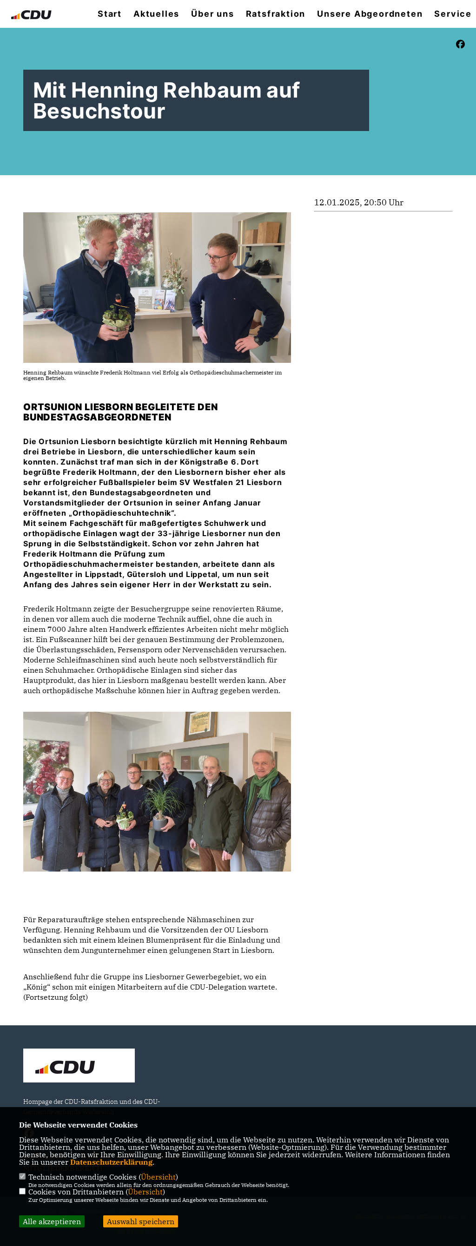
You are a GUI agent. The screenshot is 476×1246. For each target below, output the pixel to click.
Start (110, 14)
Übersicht (158, 1176)
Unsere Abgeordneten (370, 14)
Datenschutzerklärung (111, 1162)
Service (453, 14)
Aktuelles (156, 14)
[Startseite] (79, 1066)
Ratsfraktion (276, 14)
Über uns (212, 14)
